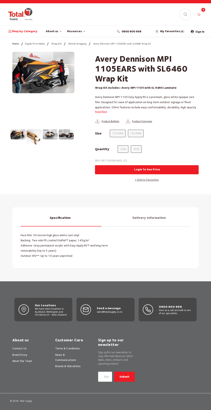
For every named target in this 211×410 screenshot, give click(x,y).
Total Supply (25, 400)
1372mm (117, 133)
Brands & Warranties (68, 366)
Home (15, 43)
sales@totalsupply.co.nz (109, 311)
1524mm (135, 133)
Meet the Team (22, 361)
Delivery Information (149, 218)
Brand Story (19, 354)
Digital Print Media (35, 43)
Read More (101, 111)
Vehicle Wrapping (77, 43)
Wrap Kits (57, 43)
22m (123, 149)
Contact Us (19, 348)
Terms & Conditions (67, 348)
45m (136, 149)
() (172, 31)
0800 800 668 (132, 31)
